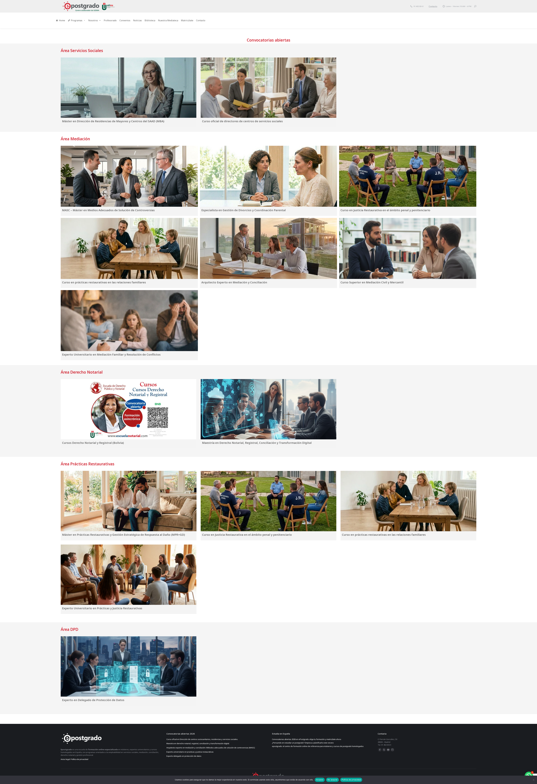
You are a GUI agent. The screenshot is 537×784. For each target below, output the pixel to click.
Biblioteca (150, 20)
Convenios (124, 20)
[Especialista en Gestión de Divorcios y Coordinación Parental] (268, 176)
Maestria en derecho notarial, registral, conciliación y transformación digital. (197, 743)
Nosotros (93, 20)
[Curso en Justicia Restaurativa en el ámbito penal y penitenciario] (407, 176)
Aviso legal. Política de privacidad (74, 759)
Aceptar (319, 780)
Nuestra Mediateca (168, 20)
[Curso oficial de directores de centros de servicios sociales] (268, 87)
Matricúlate (187, 20)
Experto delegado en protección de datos (184, 756)
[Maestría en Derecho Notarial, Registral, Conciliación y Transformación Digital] (268, 409)
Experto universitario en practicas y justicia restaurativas (190, 752)
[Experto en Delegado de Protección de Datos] (128, 666)
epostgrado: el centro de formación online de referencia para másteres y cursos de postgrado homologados (318, 746)
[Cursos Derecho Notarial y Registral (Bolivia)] (128, 409)
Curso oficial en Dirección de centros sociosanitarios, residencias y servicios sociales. (202, 739)
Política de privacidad (351, 780)
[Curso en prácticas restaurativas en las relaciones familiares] (129, 248)
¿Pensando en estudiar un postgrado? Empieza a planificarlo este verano (303, 742)
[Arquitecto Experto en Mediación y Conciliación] (268, 248)
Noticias (137, 20)
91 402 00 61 (419, 6)
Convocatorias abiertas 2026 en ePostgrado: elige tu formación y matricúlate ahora (306, 739)
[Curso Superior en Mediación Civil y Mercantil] (407, 248)
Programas (76, 20)
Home (62, 20)
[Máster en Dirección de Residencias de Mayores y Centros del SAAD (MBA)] (128, 87)
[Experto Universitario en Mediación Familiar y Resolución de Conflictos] (129, 320)
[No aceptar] (533, 779)
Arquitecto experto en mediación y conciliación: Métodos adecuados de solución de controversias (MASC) (210, 747)
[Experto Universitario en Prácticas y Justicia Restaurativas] (128, 575)
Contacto (433, 6)
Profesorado (110, 20)
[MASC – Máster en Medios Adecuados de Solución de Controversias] (129, 176)
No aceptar (333, 780)
